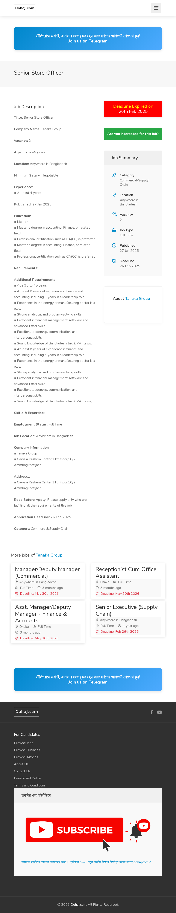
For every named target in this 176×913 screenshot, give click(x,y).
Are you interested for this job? (133, 133)
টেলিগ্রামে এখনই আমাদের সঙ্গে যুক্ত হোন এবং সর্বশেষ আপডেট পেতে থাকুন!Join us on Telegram (88, 38)
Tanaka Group (137, 298)
